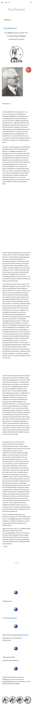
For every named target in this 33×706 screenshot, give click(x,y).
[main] (16, 9)
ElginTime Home (7, 601)
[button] (2, 2)
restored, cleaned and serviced (19, 635)
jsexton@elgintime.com (10, 28)
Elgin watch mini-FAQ (9, 657)
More (5, 546)
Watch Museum (12, 618)
